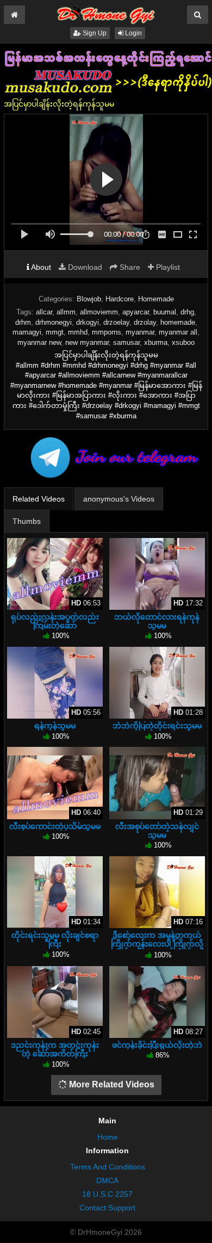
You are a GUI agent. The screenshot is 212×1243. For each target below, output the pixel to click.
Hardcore (119, 299)
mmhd (78, 332)
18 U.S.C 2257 (107, 1194)
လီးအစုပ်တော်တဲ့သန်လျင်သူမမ (157, 830)
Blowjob (89, 299)
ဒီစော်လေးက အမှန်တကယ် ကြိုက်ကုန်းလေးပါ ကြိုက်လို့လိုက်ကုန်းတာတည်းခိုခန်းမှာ (157, 944)
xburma (155, 342)
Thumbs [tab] (27, 521)
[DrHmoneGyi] (106, 13)
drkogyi (87, 322)
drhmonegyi (53, 322)
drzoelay (116, 322)
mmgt (55, 332)
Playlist (167, 267)
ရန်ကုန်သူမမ (55, 725)
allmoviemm (99, 312)
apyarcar (135, 312)
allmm (66, 312)
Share (128, 267)
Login (132, 33)
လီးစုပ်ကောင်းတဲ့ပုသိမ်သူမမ (55, 826)
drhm (23, 322)
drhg (187, 312)
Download (84, 267)
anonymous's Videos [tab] (118, 498)
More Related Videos (110, 1084)
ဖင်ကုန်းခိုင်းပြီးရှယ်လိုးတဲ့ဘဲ (157, 1045)
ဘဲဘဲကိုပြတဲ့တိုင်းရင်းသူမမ (157, 725)
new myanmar (87, 342)
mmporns (106, 332)
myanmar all (178, 332)
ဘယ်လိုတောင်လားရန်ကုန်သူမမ (156, 621)
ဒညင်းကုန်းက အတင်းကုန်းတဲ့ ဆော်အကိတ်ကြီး (55, 1049)
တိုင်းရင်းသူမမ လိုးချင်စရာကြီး (54, 939)
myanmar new (39, 342)
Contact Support (107, 1207)
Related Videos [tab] (39, 498)
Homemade (156, 299)
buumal (164, 312)
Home (107, 1137)
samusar (126, 342)
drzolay (145, 322)
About (40, 267)
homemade (177, 322)
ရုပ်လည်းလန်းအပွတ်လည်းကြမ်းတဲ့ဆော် (55, 621)
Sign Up (94, 33)
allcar (44, 312)
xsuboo (183, 342)
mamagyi (27, 332)
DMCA (107, 1180)
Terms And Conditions (107, 1166)
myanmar (140, 332)
